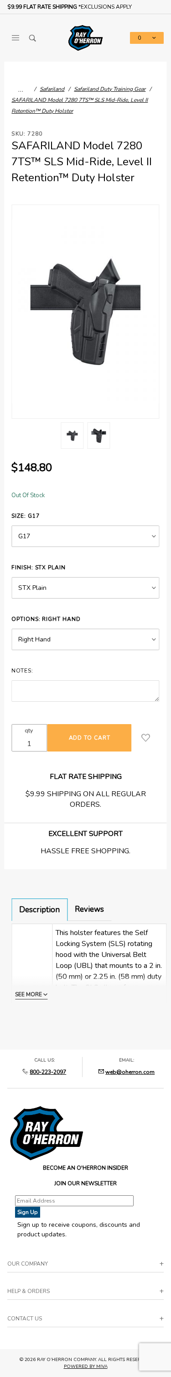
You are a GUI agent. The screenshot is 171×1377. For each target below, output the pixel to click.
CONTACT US (24, 1318)
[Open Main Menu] (15, 38)
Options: (45, 619)
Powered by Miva (86, 1366)
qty (29, 730)
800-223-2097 (48, 1072)
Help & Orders (28, 1291)
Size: (25, 516)
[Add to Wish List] (146, 738)
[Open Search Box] (32, 38)
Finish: (38, 567)
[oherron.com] (85, 37)
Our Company (27, 1263)
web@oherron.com (130, 1072)
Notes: (22, 670)
